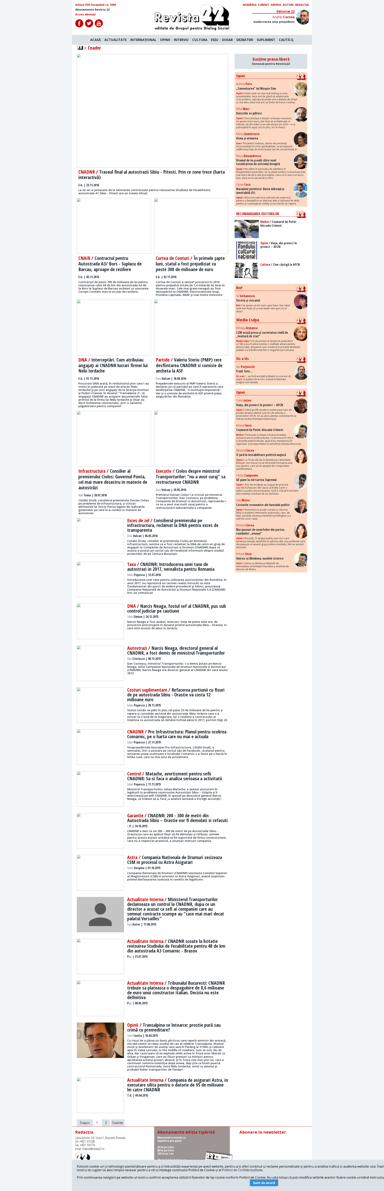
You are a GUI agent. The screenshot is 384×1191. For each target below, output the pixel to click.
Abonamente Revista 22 (92, 9)
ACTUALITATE (115, 40)
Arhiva (276, 4)
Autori (288, 4)
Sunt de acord (264, 1183)
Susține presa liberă (271, 61)
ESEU (214, 40)
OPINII (165, 40)
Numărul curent (256, 4)
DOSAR (227, 40)
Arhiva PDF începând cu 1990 (95, 4)
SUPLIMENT (266, 40)
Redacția (302, 4)
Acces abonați (85, 14)
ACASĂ (95, 40)
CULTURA (199, 40)
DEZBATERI (244, 40)
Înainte (117, 1123)
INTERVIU (181, 40)
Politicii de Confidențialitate (242, 1170)
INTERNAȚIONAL (143, 40)
